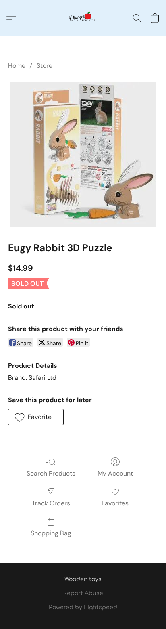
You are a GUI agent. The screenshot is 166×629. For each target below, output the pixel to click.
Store (44, 65)
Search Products (51, 473)
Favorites (115, 503)
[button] (83, 18)
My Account (115, 473)
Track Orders (51, 503)
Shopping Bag (51, 533)
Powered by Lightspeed (83, 607)
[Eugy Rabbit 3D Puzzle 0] (83, 154)
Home (16, 65)
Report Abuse (83, 593)
